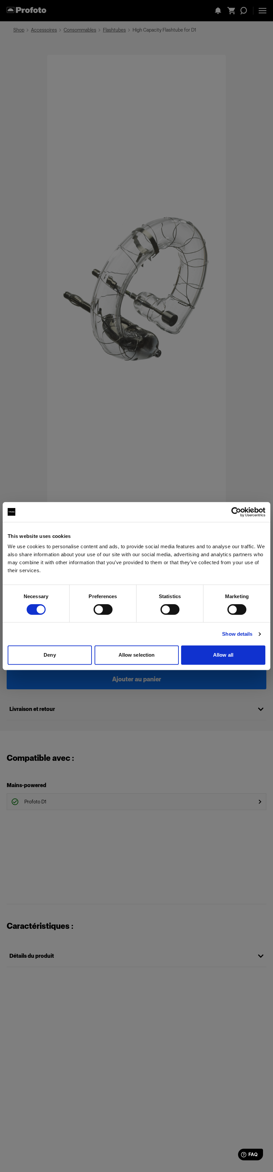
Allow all (223, 655)
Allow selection (137, 655)
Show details (237, 634)
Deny (50, 655)
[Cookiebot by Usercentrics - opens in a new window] (236, 512)
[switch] (103, 609)
